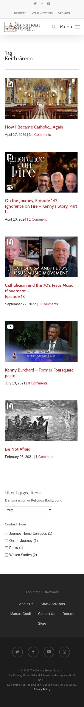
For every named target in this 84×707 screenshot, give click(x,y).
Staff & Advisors (53, 604)
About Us (26, 604)
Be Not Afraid (17, 449)
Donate (68, 614)
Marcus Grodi (20, 614)
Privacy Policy (42, 689)
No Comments (40, 134)
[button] (70, 26)
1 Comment (38, 219)
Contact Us (46, 614)
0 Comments (48, 304)
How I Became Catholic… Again (34, 127)
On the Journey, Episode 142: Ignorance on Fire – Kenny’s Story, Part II (41, 206)
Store (42, 623)
